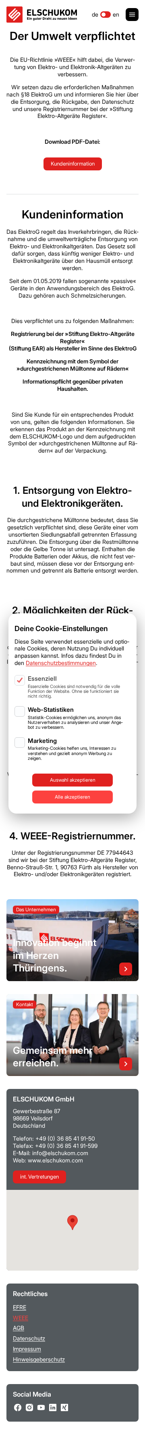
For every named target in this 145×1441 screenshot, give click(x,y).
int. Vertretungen (39, 1176)
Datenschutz (29, 1338)
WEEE (20, 1317)
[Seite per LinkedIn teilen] (53, 1407)
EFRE (19, 1307)
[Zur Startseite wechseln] (41, 14)
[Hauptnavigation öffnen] (132, 14)
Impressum (27, 1348)
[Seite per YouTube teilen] (41, 1407)
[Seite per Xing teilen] (64, 1407)
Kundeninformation (73, 163)
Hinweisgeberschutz (39, 1359)
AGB (18, 1327)
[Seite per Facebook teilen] (18, 1407)
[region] (72, 694)
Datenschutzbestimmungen (61, 662)
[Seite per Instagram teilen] (29, 1407)
